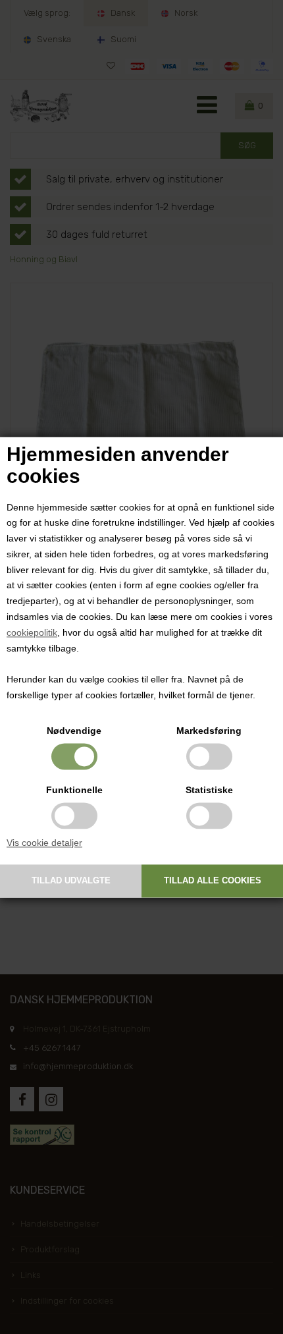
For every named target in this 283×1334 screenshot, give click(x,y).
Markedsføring (209, 730)
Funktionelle (74, 790)
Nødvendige (74, 730)
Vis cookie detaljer (44, 842)
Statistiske (209, 790)
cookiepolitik (32, 632)
